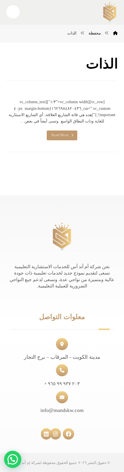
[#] (71, 433)
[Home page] (115, 33)
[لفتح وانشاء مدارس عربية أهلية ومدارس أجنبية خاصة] (110, 12)
